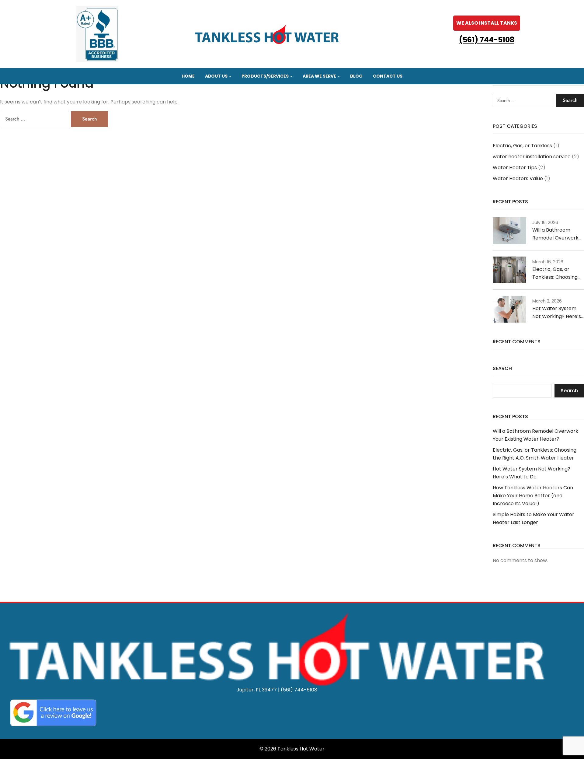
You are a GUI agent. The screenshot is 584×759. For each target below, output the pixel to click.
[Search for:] (35, 118)
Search (502, 369)
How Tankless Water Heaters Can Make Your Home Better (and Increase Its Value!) (533, 495)
